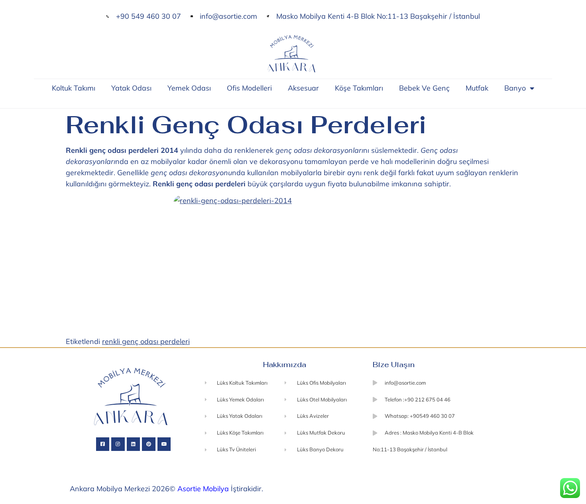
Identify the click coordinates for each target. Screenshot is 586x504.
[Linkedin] (133, 444)
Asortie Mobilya (203, 488)
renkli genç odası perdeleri (146, 341)
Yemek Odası (189, 88)
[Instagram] (118, 444)
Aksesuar (303, 88)
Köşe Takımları (359, 88)
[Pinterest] (148, 444)
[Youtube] (164, 444)
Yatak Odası (131, 88)
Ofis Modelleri (249, 88)
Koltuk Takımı (73, 88)
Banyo (515, 88)
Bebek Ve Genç (424, 88)
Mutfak (477, 88)
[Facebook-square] (103, 444)
